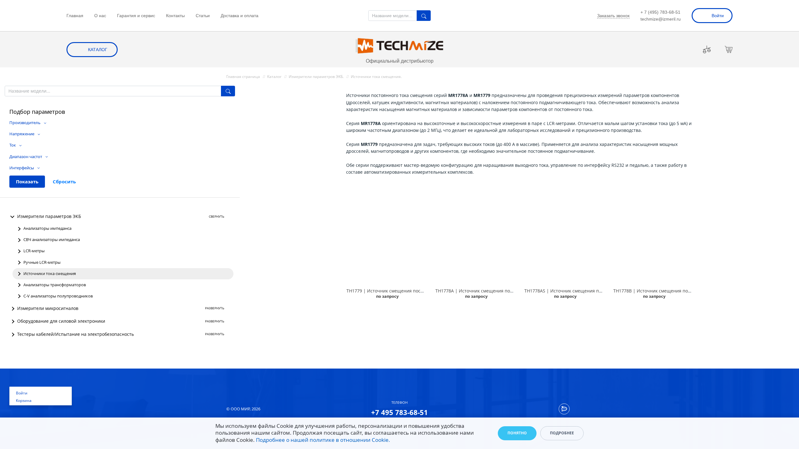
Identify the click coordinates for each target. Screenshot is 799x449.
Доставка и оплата (239, 15)
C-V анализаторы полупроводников (58, 296)
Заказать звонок (613, 15)
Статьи (203, 15)
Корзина (24, 400)
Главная (74, 15)
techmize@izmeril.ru (660, 19)
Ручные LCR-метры (42, 262)
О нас (100, 15)
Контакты (175, 15)
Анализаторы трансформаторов (54, 284)
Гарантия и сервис (136, 15)
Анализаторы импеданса (47, 228)
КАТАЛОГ (97, 49)
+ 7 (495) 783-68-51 (660, 12)
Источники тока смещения (49, 273)
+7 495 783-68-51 (399, 412)
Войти (718, 15)
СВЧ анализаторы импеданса (51, 239)
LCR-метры (34, 250)
